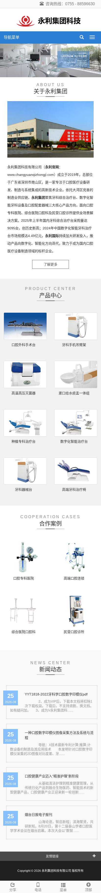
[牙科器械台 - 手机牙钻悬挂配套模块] (25, 471)
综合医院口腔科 (24, 632)
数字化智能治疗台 (74, 441)
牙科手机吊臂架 (74, 345)
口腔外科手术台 (24, 345)
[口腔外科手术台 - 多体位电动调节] (25, 326)
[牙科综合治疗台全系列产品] (50, 60)
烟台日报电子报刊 (38, 815)
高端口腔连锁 (74, 578)
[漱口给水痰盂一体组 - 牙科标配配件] (75, 374)
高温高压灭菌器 (24, 393)
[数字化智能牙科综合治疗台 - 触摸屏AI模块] (75, 423)
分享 (12, 890)
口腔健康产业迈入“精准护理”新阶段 (52, 776)
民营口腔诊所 (74, 632)
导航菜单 (11, 37)
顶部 (88, 890)
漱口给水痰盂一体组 (74, 393)
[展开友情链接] (94, 855)
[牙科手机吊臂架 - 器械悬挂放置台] (75, 326)
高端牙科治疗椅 (74, 490)
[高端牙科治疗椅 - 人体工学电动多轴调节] (75, 471)
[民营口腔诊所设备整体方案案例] (75, 610)
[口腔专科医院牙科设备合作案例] (25, 557)
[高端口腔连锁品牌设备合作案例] (75, 557)
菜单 (63, 890)
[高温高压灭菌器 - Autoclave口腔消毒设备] (25, 374)
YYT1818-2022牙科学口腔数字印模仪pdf (56, 694)
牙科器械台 (23, 490)
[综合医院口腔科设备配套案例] (25, 610)
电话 (38, 890)
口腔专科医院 (23, 578)
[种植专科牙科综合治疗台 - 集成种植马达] (25, 423)
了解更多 (50, 264)
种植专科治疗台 (24, 441)
